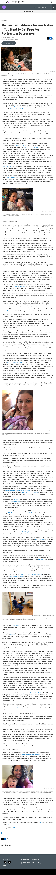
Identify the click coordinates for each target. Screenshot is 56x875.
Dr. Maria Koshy (10, 311)
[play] (4, 7)
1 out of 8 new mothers (31, 147)
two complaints (21, 708)
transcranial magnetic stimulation (31, 754)
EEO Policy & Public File (25, 863)
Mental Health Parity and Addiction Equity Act (18, 490)
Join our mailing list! (36, 859)
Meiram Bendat (39, 539)
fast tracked (15, 625)
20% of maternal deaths (17, 109)
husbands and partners (16, 576)
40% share (11, 513)
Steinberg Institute (27, 532)
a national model (15, 501)
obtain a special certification (15, 362)
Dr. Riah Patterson (10, 177)
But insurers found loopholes (29, 492)
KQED (13, 828)
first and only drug (19, 145)
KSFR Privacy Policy (36, 862)
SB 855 (16, 499)
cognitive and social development (16, 107)
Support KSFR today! (28, 11)
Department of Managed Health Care (32, 693)
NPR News (4, 20)
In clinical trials (6, 166)
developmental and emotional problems (30, 574)
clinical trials (41, 559)
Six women (13, 635)
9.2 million (31, 513)
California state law (19, 286)
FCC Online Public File (26, 859)
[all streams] (54, 7)
